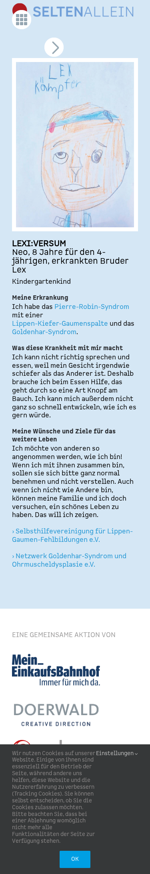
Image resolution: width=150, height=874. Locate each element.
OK (75, 859)
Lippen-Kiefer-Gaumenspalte (60, 323)
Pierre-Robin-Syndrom (91, 307)
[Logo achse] (53, 743)
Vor (54, 51)
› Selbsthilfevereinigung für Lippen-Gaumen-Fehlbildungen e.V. (72, 535)
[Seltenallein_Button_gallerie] (21, 13)
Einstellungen (115, 753)
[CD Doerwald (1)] (56, 701)
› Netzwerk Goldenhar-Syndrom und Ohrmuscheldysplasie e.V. (69, 560)
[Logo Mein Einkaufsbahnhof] (56, 657)
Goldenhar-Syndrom (44, 332)
